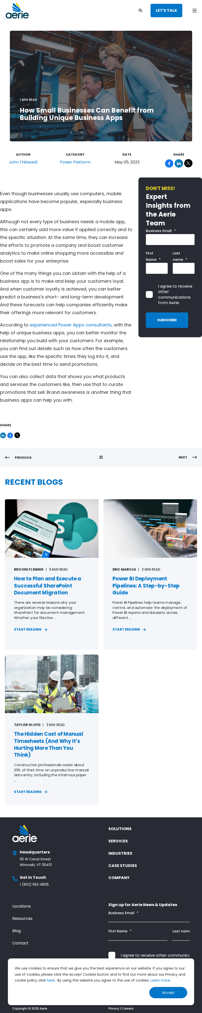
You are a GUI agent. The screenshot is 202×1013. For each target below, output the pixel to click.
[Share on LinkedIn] (3, 434)
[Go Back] (101, 458)
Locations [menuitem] (21, 906)
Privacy (113, 1008)
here (51, 980)
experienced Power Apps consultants (71, 325)
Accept (168, 992)
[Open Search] (141, 10)
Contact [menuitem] (20, 943)
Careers (127, 1008)
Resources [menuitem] (22, 918)
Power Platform (75, 162)
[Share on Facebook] (10, 434)
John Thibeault (23, 162)
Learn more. (161, 980)
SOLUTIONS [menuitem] (120, 829)
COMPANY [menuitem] (119, 878)
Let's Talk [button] (166, 10)
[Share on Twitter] (17, 434)
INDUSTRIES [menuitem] (120, 853)
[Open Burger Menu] (195, 10)
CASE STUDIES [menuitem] (122, 865)
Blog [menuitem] (16, 931)
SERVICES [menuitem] (118, 841)
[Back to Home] (17, 10)
